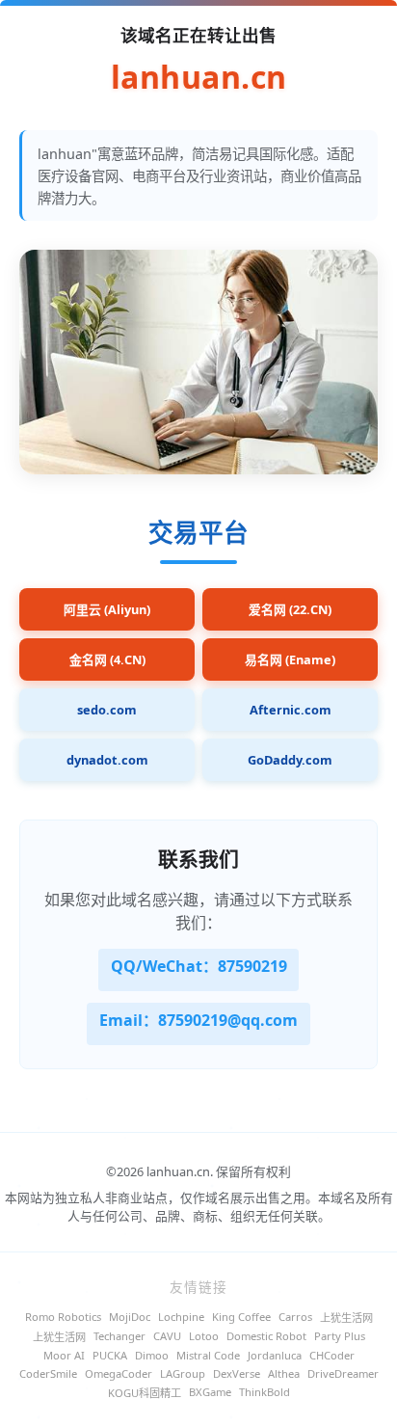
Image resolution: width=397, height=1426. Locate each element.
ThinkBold (264, 1392)
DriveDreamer (343, 1373)
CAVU (167, 1336)
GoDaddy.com (290, 759)
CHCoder (332, 1355)
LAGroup (182, 1373)
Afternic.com (290, 709)
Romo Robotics (63, 1316)
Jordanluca (275, 1355)
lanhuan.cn (199, 78)
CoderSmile (48, 1373)
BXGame (210, 1392)
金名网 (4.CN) (107, 659)
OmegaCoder (118, 1373)
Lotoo (204, 1336)
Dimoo (152, 1355)
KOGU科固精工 (144, 1393)
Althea (284, 1373)
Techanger (119, 1336)
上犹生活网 (346, 1317)
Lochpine (181, 1316)
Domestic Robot (266, 1336)
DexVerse (236, 1373)
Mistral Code (208, 1355)
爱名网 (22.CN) (290, 609)
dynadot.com (107, 759)
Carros (295, 1316)
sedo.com (107, 709)
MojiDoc (129, 1316)
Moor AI (64, 1355)
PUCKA (110, 1355)
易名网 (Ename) (290, 659)
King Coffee (241, 1316)
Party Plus (339, 1336)
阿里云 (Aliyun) (107, 609)
